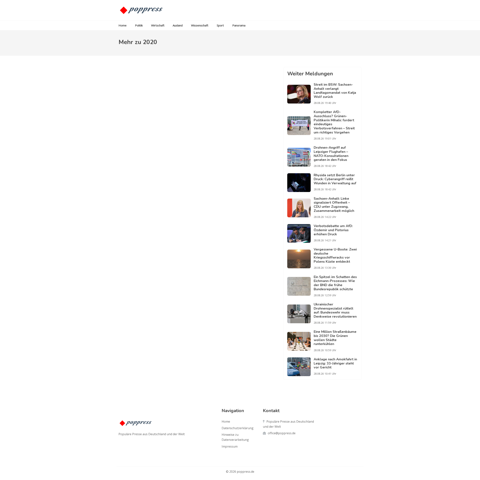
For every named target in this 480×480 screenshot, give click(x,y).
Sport (220, 25)
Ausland (178, 25)
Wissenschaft (199, 25)
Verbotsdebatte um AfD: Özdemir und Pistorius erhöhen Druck (333, 230)
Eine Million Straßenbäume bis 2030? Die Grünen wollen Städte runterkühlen (335, 337)
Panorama (238, 25)
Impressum (230, 446)
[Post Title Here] (300, 94)
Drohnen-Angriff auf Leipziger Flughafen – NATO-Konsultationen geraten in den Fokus (331, 153)
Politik (139, 25)
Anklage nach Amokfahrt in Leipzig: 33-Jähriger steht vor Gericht (335, 363)
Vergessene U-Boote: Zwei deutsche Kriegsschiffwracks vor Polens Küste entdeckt (335, 255)
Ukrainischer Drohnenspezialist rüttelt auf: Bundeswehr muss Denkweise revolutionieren (335, 310)
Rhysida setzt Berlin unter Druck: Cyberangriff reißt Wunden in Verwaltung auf (335, 179)
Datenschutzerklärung (238, 428)
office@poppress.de (282, 433)
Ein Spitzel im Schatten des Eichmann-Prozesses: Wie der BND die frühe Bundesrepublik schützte (335, 283)
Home (122, 25)
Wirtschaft (157, 25)
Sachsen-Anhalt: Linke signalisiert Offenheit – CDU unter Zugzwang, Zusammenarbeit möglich (334, 204)
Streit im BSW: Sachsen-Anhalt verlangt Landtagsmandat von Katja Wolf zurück (335, 90)
